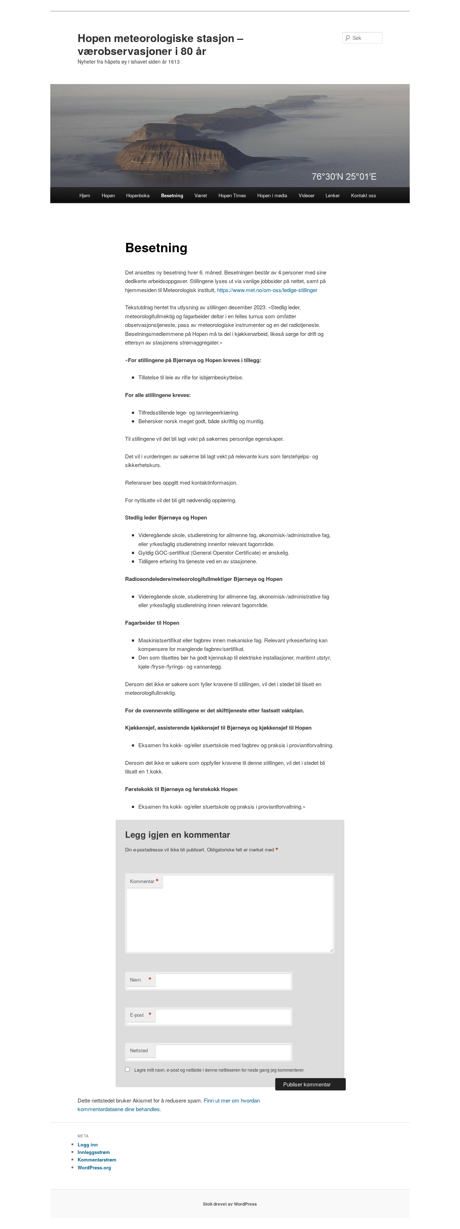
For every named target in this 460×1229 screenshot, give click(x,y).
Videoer (306, 195)
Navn (141, 979)
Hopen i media (272, 195)
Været (200, 195)
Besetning (172, 195)
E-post (141, 1015)
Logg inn (88, 1144)
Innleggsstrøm (94, 1152)
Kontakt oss (363, 195)
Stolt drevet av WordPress (230, 1204)
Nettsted (139, 1050)
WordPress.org (94, 1167)
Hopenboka (138, 195)
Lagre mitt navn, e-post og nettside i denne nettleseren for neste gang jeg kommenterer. (219, 1070)
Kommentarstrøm (97, 1159)
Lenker (333, 195)
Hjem (84, 195)
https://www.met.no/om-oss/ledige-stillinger (267, 290)
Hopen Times (232, 195)
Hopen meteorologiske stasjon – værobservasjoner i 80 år (160, 44)
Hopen (108, 195)
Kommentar (144, 881)
